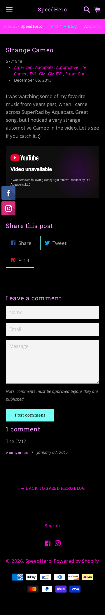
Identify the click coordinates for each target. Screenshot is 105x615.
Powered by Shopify (76, 560)
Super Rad (75, 73)
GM (42, 73)
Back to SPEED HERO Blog (55, 488)
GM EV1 (55, 73)
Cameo (20, 73)
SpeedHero (52, 9)
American (23, 67)
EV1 (33, 73)
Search (52, 525)
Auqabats (44, 67)
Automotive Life (71, 67)
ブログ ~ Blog (63, 26)
